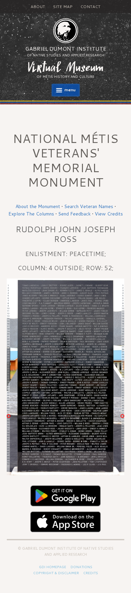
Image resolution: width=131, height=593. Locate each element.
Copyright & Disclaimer (56, 573)
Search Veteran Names (88, 206)
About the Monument (37, 206)
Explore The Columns (31, 213)
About (38, 6)
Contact (90, 6)
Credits (90, 573)
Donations (81, 566)
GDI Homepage (52, 566)
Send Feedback (74, 213)
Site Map (63, 6)
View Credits (109, 213)
